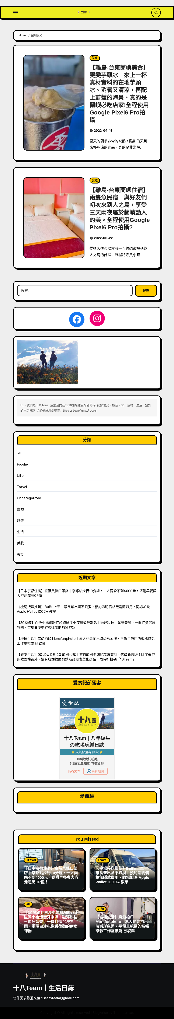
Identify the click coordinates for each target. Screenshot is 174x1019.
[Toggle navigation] (15, 12)
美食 (95, 58)
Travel (22, 487)
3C (19, 453)
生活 (20, 532)
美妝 (20, 543)
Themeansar (123, 1013)
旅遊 (95, 180)
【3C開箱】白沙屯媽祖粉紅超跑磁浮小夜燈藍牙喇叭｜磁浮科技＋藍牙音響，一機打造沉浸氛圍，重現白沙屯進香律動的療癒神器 (51, 921)
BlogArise (100, 1013)
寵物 (20, 509)
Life (20, 476)
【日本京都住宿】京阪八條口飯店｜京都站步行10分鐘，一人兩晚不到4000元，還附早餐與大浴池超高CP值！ (51, 875)
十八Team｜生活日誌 (43, 987)
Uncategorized (29, 498)
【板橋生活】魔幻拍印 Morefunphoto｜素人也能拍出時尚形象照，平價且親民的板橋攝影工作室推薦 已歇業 (122, 924)
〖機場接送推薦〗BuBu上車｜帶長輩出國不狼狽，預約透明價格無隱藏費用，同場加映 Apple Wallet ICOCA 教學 (122, 875)
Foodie (22, 464)
